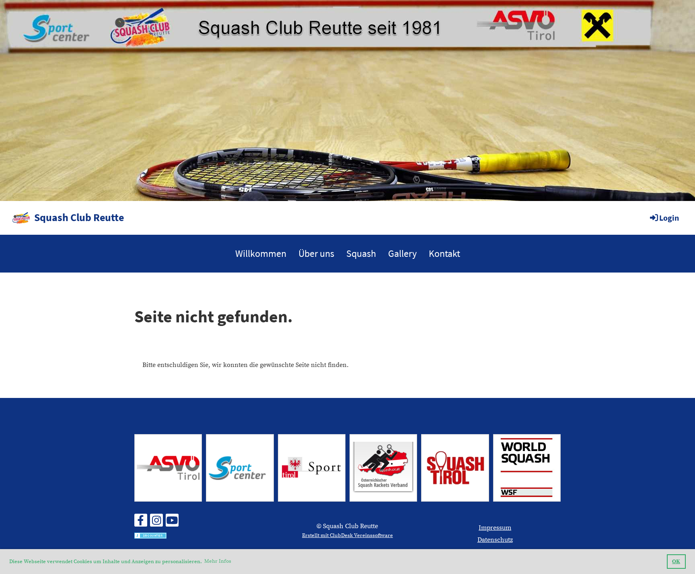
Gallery (402, 253)
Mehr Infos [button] (217, 561)
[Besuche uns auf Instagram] (156, 523)
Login (669, 218)
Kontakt (444, 253)
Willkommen (260, 253)
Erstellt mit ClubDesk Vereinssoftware (347, 535)
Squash (361, 253)
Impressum (495, 528)
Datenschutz (495, 540)
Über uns (316, 253)
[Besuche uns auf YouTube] (172, 523)
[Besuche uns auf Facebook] (140, 523)
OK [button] (676, 561)
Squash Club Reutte (79, 217)
